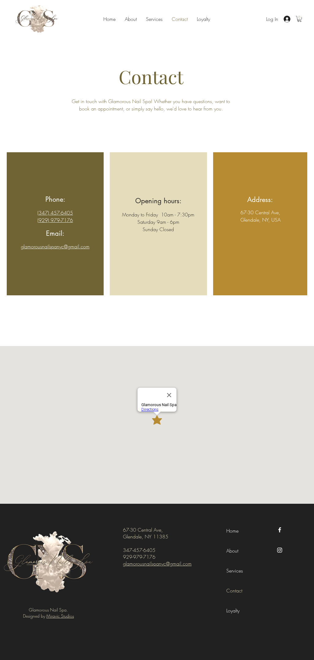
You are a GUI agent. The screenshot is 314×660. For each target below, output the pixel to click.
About (232, 550)
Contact (234, 590)
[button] (299, 19)
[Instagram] (279, 550)
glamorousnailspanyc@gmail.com (157, 563)
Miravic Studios (60, 616)
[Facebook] (279, 529)
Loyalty (232, 610)
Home (232, 530)
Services (234, 570)
